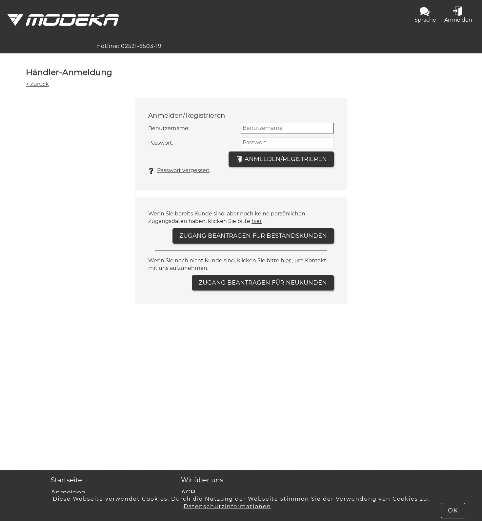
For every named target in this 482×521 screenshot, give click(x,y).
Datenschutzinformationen (227, 506)
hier (256, 221)
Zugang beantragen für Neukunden (263, 282)
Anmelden (68, 492)
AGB (188, 492)
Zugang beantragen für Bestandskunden (253, 235)
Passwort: (160, 143)
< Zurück (37, 84)
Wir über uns (202, 480)
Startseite (66, 480)
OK (453, 510)
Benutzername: (168, 128)
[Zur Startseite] (63, 19)
